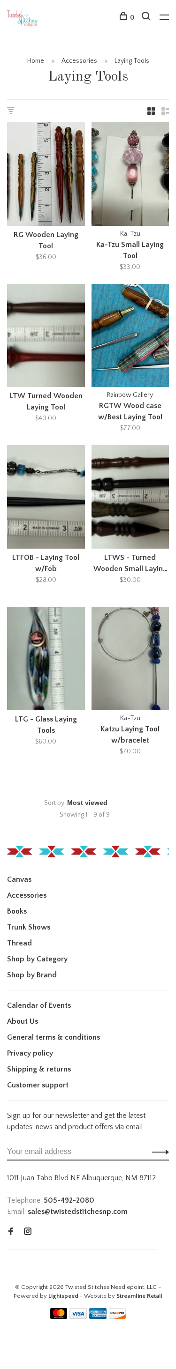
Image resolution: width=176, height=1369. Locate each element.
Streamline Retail (139, 1296)
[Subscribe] (158, 1151)
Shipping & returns (39, 1069)
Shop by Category (37, 959)
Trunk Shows (28, 927)
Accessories (79, 61)
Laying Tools (132, 61)
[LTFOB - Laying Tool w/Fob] (46, 498)
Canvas (19, 879)
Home (35, 61)
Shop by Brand (32, 975)
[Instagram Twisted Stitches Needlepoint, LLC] (27, 1232)
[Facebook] (11, 1232)
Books (17, 911)
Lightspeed (63, 1296)
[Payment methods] (59, 1316)
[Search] (147, 18)
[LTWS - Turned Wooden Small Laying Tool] (130, 498)
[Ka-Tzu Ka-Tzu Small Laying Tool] (130, 175)
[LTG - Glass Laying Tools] (46, 660)
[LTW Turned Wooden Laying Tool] (46, 337)
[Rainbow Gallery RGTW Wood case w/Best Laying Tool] (130, 337)
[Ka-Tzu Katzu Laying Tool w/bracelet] (130, 660)
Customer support (38, 1085)
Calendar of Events (39, 1005)
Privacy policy (30, 1053)
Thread (19, 943)
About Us (22, 1021)
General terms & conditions (53, 1037)
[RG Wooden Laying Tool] (46, 175)
